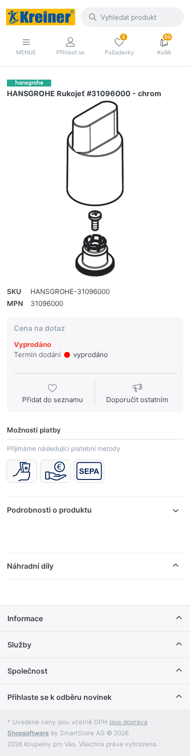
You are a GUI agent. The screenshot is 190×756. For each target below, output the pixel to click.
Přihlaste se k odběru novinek (59, 697)
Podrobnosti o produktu (49, 509)
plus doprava (128, 722)
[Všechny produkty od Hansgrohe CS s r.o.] (29, 82)
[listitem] (95, 189)
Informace (25, 618)
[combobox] (132, 17)
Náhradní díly (30, 566)
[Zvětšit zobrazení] (95, 189)
